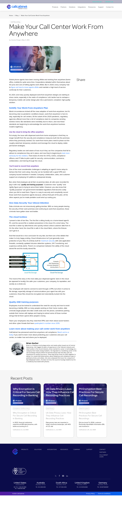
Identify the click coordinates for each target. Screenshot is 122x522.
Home (11, 15)
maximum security (48, 241)
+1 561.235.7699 (22, 487)
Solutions (72, 7)
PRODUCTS (24, 449)
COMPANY (76, 449)
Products (55, 7)
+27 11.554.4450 (62, 487)
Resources (92, 7)
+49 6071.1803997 (103, 487)
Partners (63, 7)
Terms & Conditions (104, 493)
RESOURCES (64, 449)
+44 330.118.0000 (83, 487)
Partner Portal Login (97, 1)
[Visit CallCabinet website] (17, 10)
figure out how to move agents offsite (25, 87)
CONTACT (102, 449)
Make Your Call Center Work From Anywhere (35, 15)
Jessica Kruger (16, 40)
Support (100, 7)
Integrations (82, 7)
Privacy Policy (90, 493)
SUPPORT (89, 449)
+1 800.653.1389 (21, 488)
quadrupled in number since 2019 (46, 323)
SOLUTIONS (38, 449)
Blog (16, 15)
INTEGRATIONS (52, 449)
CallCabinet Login (109, 1)
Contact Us (110, 7)
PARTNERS (102, 452)
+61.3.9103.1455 (42, 487)
